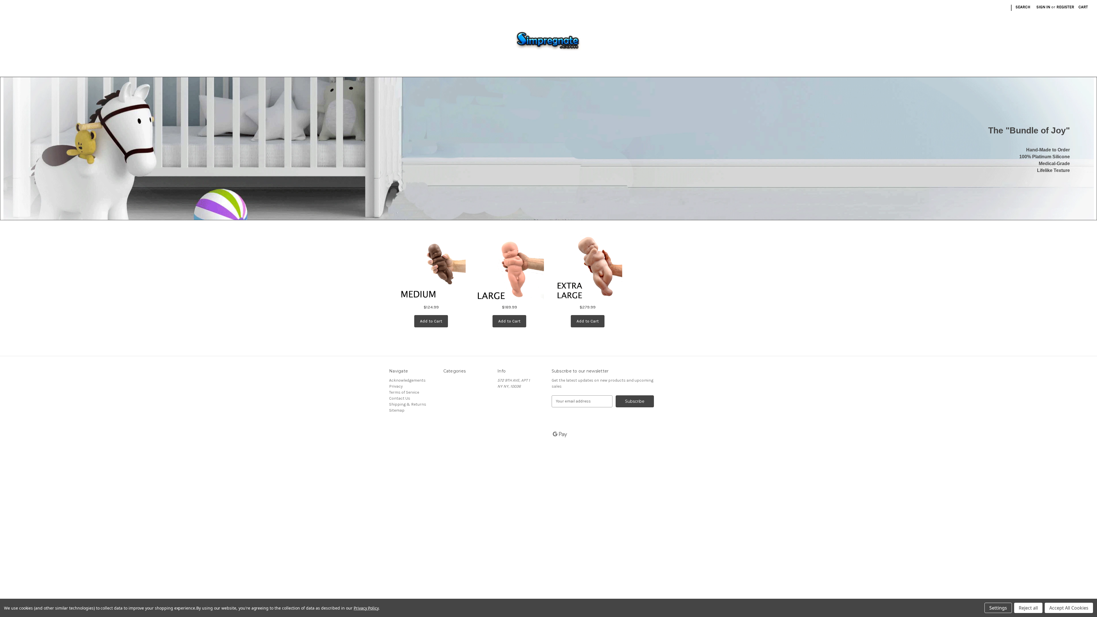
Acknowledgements (407, 380)
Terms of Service (404, 392)
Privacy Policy (366, 608)
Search (1023, 7)
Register (1065, 7)
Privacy (396, 386)
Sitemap (397, 410)
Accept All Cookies (1068, 608)
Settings (998, 608)
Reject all (1028, 608)
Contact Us (399, 398)
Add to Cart (431, 321)
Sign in (1043, 7)
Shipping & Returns (407, 404)
